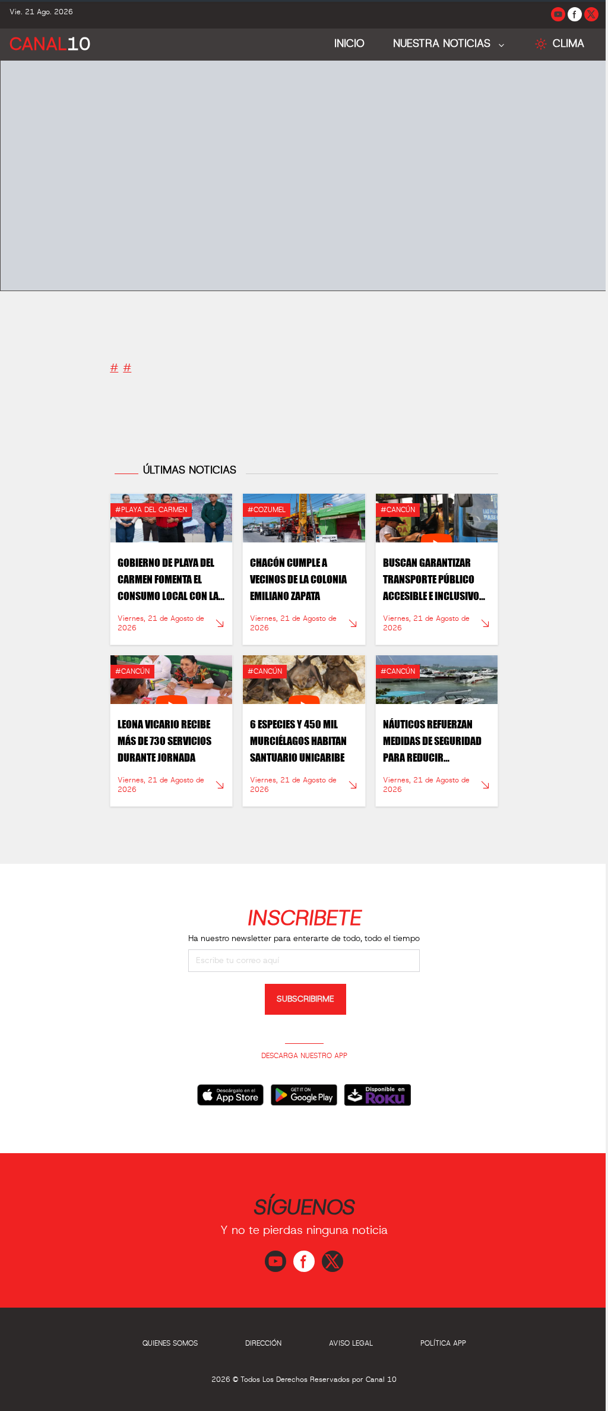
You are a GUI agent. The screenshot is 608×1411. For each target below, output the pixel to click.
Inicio (340, 44)
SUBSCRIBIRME (301, 994)
